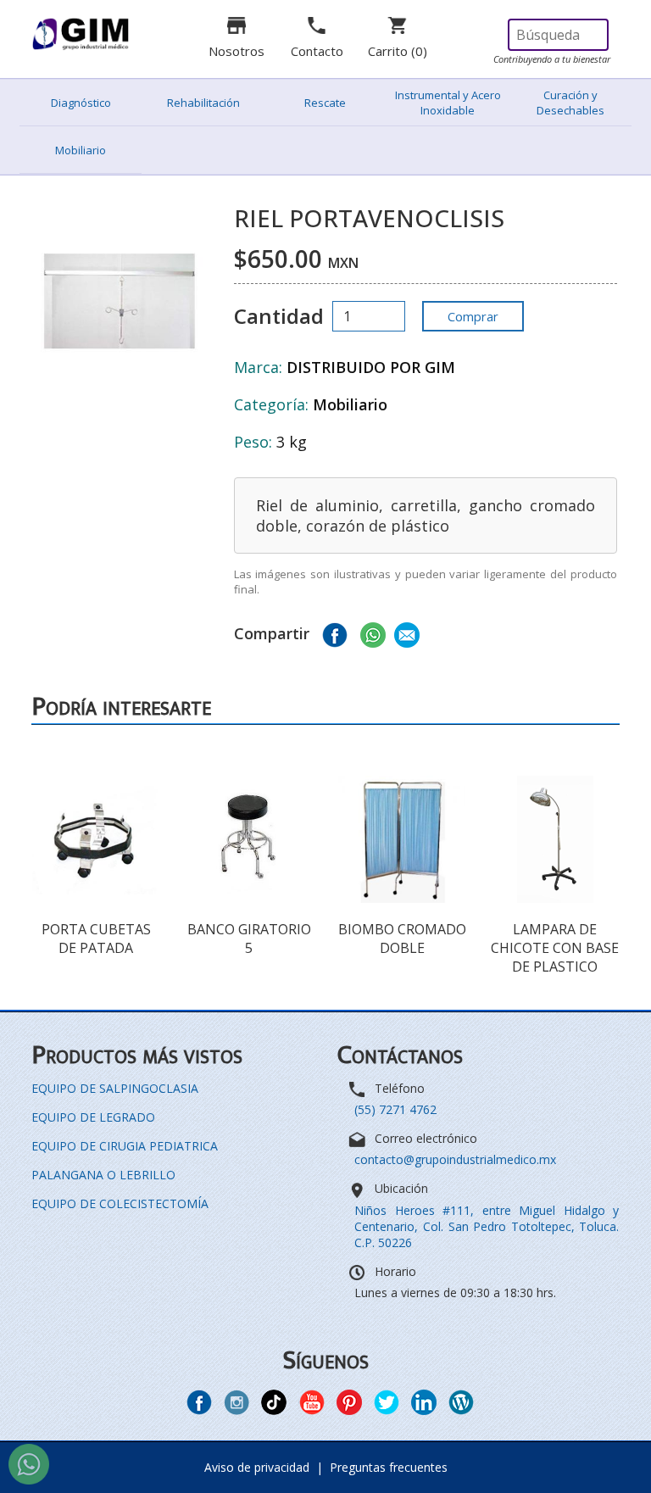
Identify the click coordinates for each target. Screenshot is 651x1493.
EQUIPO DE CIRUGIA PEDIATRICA (124, 1146)
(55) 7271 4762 (395, 1109)
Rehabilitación (203, 102)
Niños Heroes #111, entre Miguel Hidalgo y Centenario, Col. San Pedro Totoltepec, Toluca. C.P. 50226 (486, 1226)
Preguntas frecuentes (389, 1467)
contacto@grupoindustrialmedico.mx (455, 1159)
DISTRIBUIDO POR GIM (371, 367)
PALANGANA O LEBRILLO (103, 1175)
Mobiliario (80, 150)
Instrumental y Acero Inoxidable (448, 102)
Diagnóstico (81, 102)
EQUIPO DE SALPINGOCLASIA (114, 1088)
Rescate (325, 102)
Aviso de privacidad (256, 1467)
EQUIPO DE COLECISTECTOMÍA (120, 1203)
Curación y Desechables (570, 102)
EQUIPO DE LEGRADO (93, 1117)
